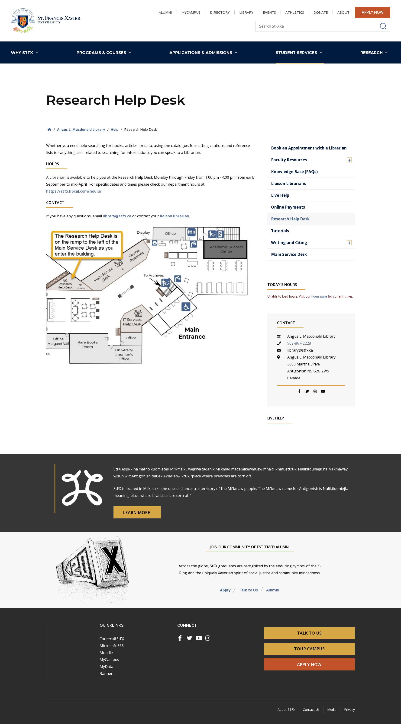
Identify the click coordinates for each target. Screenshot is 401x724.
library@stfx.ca (117, 216)
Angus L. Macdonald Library (81, 129)
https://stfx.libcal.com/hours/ (74, 191)
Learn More (137, 512)
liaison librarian (174, 216)
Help (115, 129)
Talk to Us (248, 590)
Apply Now (372, 12)
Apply (225, 590)
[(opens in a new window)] (180, 638)
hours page (319, 296)
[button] (25, 52)
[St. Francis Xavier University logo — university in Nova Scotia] (46, 20)
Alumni (272, 590)
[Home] (49, 129)
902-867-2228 (299, 343)
